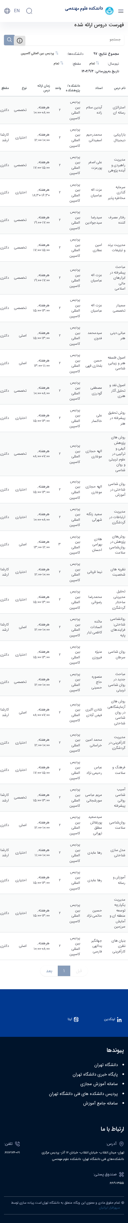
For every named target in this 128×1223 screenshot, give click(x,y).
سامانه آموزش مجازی (99, 1084)
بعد (49, 970)
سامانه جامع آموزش (100, 1103)
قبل (79, 970)
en (17, 10)
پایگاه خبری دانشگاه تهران (95, 1074)
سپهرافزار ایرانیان (109, 1208)
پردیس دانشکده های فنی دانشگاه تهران (83, 1094)
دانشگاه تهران (106, 1065)
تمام (93, 63)
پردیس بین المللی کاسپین (38, 53)
